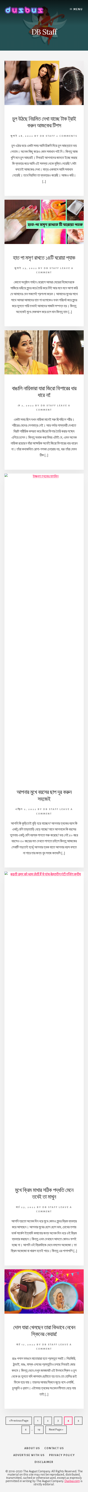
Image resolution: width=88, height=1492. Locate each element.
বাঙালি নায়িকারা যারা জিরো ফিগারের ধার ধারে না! (44, 392)
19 (40, 1429)
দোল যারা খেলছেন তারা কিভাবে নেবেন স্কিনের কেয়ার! (44, 1331)
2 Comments (66, 136)
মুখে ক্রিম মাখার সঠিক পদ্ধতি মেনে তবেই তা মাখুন (44, 1193)
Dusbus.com (72, 1481)
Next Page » (56, 1431)
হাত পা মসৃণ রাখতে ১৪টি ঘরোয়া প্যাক (44, 257)
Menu (78, 9)
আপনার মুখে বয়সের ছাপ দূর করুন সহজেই (44, 795)
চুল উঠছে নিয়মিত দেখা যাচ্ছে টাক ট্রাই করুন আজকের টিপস (44, 122)
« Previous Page (18, 1422)
